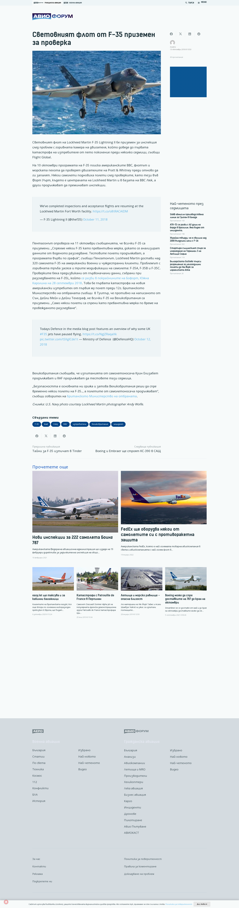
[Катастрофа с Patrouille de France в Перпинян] (97, 592)
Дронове (130, 814)
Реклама (37, 874)
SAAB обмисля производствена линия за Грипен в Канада (187, 216)
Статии (38, 756)
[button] (202, 3)
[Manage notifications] (6, 902)
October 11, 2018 (95, 219)
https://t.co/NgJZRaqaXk (100, 334)
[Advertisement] (188, 143)
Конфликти (40, 788)
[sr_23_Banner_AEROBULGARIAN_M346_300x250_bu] (188, 82)
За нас (36, 859)
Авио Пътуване (135, 826)
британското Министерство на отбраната (102, 396)
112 (34, 782)
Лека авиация (133, 788)
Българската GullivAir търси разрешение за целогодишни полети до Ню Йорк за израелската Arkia (185, 265)
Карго (128, 801)
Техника (38, 769)
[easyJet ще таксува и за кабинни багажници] (53, 591)
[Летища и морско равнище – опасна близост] (141, 591)
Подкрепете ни (42, 881)
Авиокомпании (134, 763)
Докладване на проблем (139, 874)
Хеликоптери (133, 782)
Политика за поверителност (143, 859)
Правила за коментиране (140, 866)
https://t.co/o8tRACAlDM (110, 211)
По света (38, 763)
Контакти (39, 866)
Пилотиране (133, 820)
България (38, 750)
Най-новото (87, 756)
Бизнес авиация (135, 795)
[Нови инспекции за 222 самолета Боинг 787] (75, 515)
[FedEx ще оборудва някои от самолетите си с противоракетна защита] (164, 515)
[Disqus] (119, 666)
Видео (82, 769)
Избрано (84, 750)
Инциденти (132, 807)
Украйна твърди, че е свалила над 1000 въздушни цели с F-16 (188, 239)
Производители (135, 776)
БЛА (35, 794)
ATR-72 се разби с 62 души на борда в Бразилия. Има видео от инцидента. (187, 227)
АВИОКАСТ (131, 833)
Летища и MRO (134, 769)
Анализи (130, 757)
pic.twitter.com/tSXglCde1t (59, 339)
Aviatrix (173, 47)
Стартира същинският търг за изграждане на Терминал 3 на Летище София (188, 251)
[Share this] (36, 436)
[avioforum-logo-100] (52, 16)
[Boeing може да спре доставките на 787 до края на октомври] (186, 591)
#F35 (43, 334)
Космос (37, 775)
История (38, 801)
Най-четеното (89, 763)
